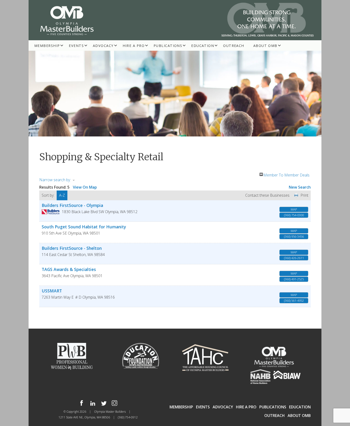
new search (300, 187)
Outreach (233, 45)
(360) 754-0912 (128, 417)
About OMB (265, 45)
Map (294, 209)
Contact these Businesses (267, 195)
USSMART (52, 291)
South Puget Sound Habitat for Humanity (84, 227)
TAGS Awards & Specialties (69, 269)
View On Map (85, 187)
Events (76, 45)
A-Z (62, 195)
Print (304, 195)
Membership (47, 45)
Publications (168, 45)
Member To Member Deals (286, 174)
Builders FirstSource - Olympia (72, 205)
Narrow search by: (55, 179)
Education (202, 45)
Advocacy (103, 45)
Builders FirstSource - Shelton (72, 248)
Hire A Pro (134, 45)
